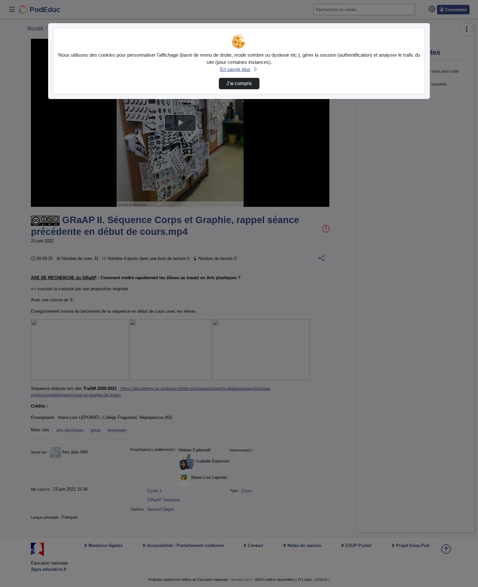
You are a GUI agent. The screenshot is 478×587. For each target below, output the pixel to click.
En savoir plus (235, 69)
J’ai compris (239, 83)
